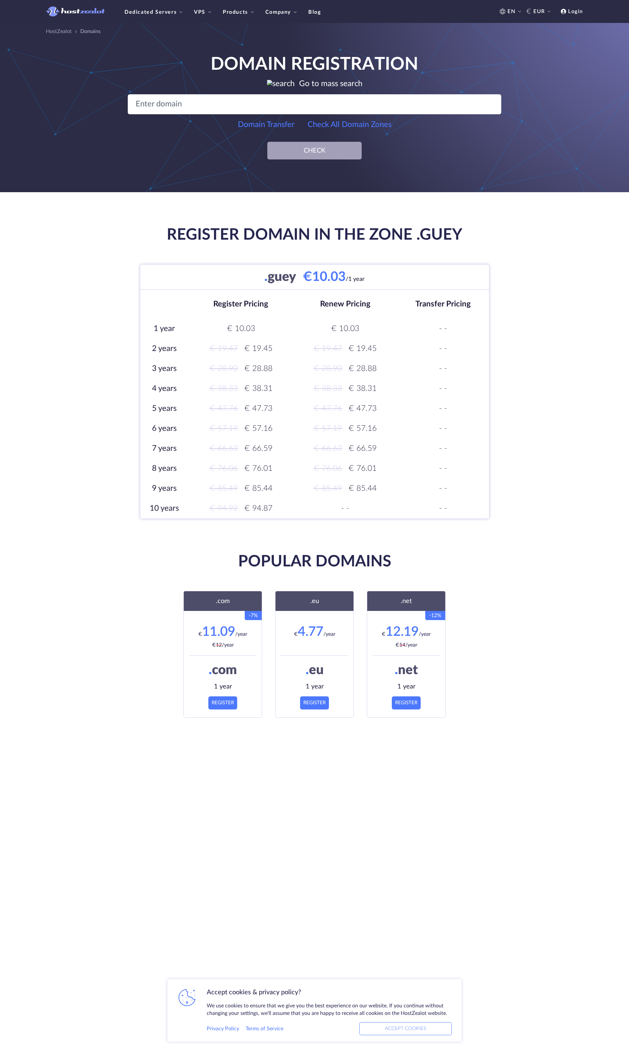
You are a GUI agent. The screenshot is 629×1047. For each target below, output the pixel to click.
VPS (199, 12)
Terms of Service (264, 1028)
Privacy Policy (223, 1028)
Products (235, 12)
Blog (314, 12)
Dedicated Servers (150, 12)
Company (278, 12)
